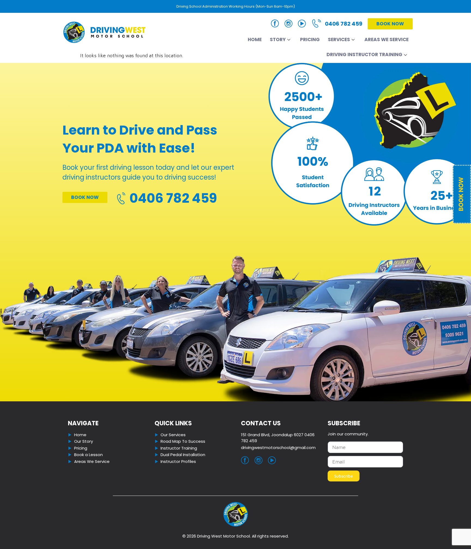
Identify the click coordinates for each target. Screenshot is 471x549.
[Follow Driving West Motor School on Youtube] (302, 24)
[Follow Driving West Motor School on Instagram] (288, 24)
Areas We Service (386, 39)
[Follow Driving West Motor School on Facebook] (275, 24)
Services (339, 39)
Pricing (310, 39)
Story (278, 39)
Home (255, 39)
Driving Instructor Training (364, 54)
